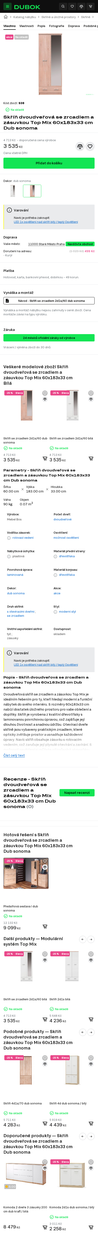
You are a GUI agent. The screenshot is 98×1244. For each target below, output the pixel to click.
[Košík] (90, 6)
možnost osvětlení (66, 537)
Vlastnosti (26, 25)
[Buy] (45, 458)
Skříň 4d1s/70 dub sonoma (22, 1103)
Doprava (74, 25)
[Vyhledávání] (63, 6)
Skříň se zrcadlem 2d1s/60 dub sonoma (25, 440)
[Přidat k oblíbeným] (90, 146)
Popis (41, 25)
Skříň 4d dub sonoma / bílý (67, 1103)
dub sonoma (16, 593)
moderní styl (67, 611)
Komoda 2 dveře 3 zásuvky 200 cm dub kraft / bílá (25, 1209)
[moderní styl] (55, 612)
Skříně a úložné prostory (58, 17)
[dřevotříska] (55, 556)
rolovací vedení (23, 537)
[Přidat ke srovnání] (80, 146)
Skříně (85, 17)
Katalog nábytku (24, 17)
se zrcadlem (15, 615)
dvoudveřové (63, 519)
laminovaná (15, 574)
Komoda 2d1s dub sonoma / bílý (71, 1207)
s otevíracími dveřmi (20, 611)
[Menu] (7, 6)
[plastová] (9, 556)
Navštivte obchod (80, 244)
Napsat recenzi (77, 793)
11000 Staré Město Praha (46, 244)
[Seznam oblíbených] (72, 6)
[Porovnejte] (81, 6)
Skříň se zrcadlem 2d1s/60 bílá (71, 438)
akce (57, 593)
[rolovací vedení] (9, 538)
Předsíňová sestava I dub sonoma (20, 908)
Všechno (9, 25)
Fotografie (56, 25)
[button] (82, 939)
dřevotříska (67, 556)
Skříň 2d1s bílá (59, 999)
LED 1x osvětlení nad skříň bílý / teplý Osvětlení (46, 221)
